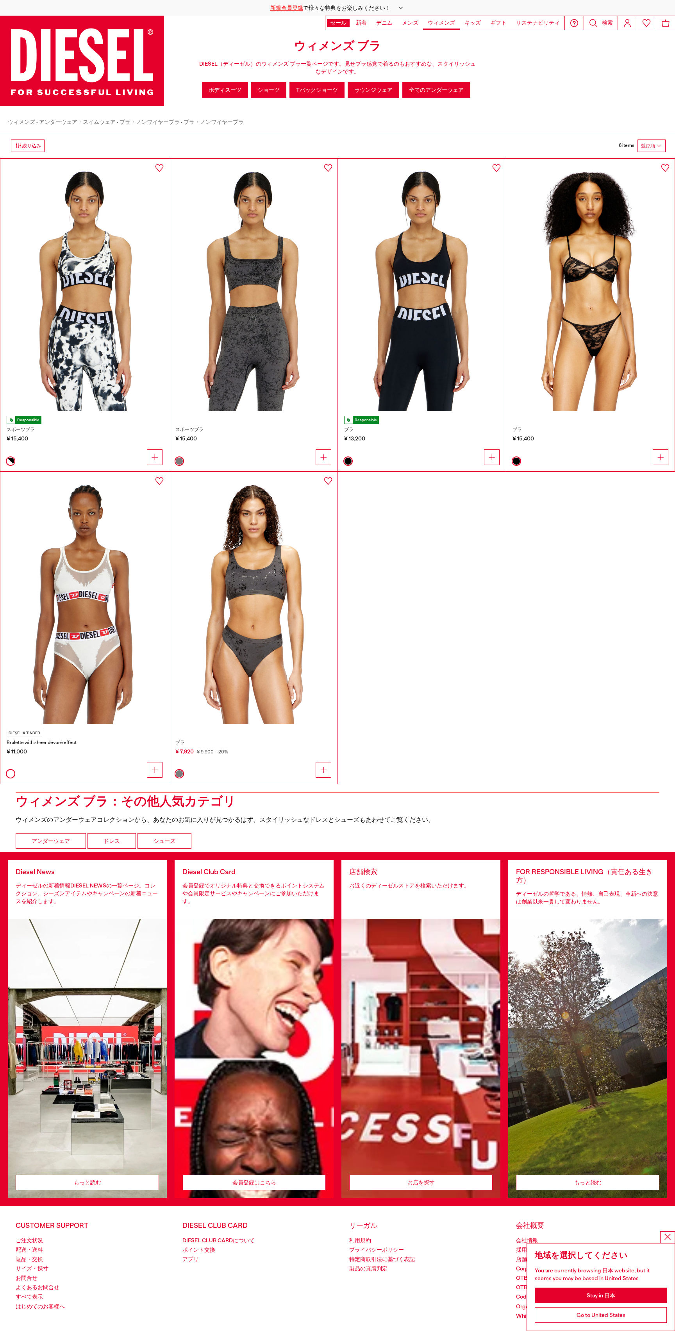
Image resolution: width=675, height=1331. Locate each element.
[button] (337, 8)
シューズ (164, 841)
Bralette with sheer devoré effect (42, 742)
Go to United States (601, 1315)
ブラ (349, 429)
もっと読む (87, 1182)
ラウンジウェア (373, 90)
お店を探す (421, 1182)
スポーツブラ (21, 429)
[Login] (627, 23)
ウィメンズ (21, 122)
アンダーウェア (51, 841)
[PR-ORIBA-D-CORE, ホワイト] (84, 598)
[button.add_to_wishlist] (159, 168)
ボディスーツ (225, 90)
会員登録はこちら (254, 1182)
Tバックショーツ (317, 90)
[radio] (10, 461)
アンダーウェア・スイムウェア (77, 122)
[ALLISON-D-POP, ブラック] (422, 285)
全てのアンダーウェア (436, 90)
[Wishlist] (646, 23)
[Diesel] (82, 61)
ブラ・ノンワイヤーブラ (150, 122)
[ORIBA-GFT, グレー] (253, 598)
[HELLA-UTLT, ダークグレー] (253, 285)
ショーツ (269, 90)
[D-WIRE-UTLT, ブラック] (590, 285)
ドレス (112, 841)
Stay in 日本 (601, 1295)
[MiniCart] (665, 23)
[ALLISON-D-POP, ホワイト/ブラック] (84, 285)
